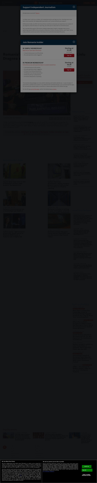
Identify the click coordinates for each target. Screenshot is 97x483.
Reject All (84, 470)
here (20, 475)
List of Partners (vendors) (48, 471)
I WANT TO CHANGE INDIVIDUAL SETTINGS (86, 475)
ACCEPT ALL (86, 466)
